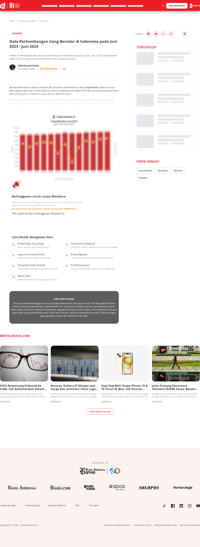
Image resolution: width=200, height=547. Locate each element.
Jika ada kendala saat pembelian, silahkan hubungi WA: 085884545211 (44, 208)
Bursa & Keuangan (28, 21)
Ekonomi (44, 21)
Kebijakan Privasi (143, 525)
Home (12, 21)
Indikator (143, 177)
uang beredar (91, 87)
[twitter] (155, 33)
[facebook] (148, 33)
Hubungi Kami (8, 505)
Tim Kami (94, 505)
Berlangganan (177, 5)
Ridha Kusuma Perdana (28, 65)
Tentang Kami (32, 505)
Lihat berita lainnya (100, 411)
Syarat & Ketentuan (190, 525)
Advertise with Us (57, 505)
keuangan (163, 170)
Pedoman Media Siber (165, 525)
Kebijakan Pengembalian (117, 525)
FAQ (77, 505)
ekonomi (178, 170)
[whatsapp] (163, 33)
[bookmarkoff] (184, 33)
